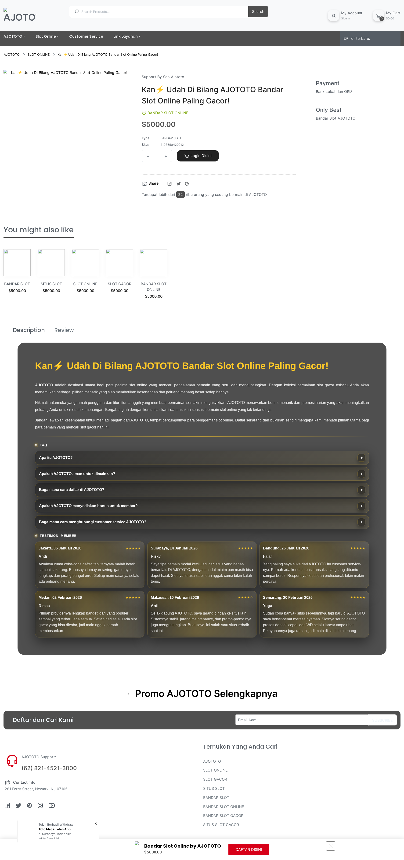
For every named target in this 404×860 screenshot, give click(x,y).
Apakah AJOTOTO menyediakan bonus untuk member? (88, 506)
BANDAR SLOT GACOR (223, 815)
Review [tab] (64, 330)
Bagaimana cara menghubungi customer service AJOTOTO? (92, 522)
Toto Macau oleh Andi (55, 829)
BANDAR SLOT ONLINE (223, 806)
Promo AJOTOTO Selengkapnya (205, 693)
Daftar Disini (249, 849)
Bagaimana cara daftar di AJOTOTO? (71, 490)
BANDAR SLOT (17, 284)
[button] (245, 155)
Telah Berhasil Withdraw (56, 824)
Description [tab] (29, 330)
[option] (17, 277)
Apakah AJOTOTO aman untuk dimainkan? (77, 474)
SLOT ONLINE (39, 54)
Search (258, 11)
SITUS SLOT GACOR (221, 824)
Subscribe (382, 720)
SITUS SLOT (51, 284)
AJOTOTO (12, 54)
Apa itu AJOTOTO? (56, 458)
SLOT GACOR (119, 284)
